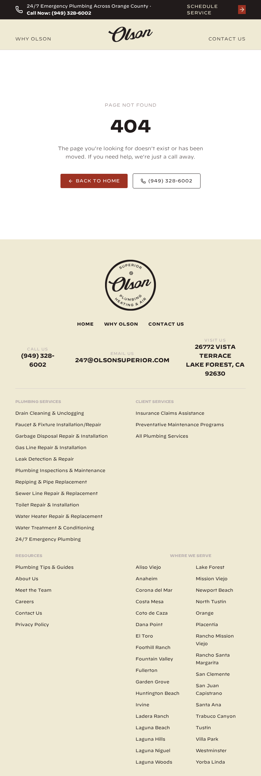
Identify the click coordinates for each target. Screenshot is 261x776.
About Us (26, 578)
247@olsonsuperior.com (122, 360)
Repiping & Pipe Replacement (51, 481)
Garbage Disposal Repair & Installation (61, 436)
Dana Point (149, 624)
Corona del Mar (154, 590)
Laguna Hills (150, 739)
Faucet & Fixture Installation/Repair (58, 424)
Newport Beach (214, 590)
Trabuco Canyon (216, 716)
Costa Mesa (150, 601)
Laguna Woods (154, 762)
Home (85, 324)
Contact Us (227, 38)
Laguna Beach (153, 727)
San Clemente (213, 674)
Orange (205, 613)
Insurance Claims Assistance (170, 413)
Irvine (142, 704)
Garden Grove (152, 681)
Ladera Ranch (152, 716)
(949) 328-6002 (170, 180)
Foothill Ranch (153, 647)
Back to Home (98, 180)
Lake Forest (210, 567)
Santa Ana (208, 704)
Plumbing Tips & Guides (44, 567)
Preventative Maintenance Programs (180, 424)
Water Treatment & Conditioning (54, 527)
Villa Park (207, 739)
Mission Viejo (212, 578)
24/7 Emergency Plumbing (48, 539)
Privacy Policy (32, 624)
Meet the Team (33, 590)
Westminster (211, 750)
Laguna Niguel (153, 750)
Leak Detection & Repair (44, 459)
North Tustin (211, 601)
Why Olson (33, 38)
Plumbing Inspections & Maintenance (60, 470)
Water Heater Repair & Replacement (58, 516)
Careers (24, 601)
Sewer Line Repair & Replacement (56, 493)
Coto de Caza (152, 613)
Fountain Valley (154, 658)
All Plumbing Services (162, 436)
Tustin (203, 727)
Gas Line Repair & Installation (51, 447)
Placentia (207, 624)
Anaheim (147, 578)
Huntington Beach (158, 693)
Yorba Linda (210, 762)
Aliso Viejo (148, 567)
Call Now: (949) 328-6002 (59, 13)
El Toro (144, 635)
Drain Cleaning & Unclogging (49, 413)
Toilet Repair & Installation (47, 504)
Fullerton (147, 670)
